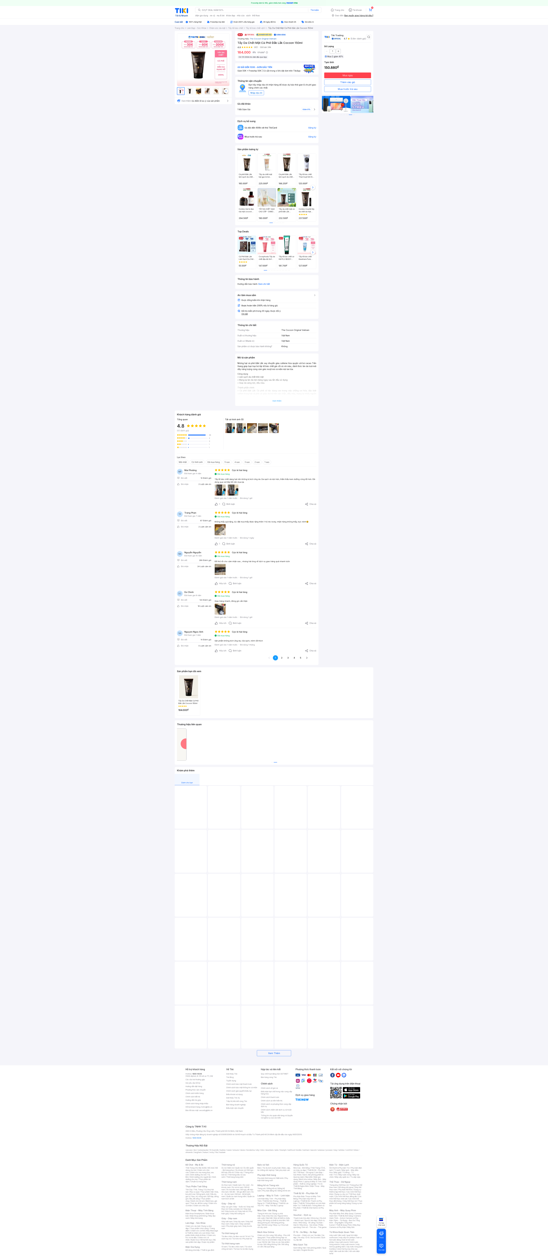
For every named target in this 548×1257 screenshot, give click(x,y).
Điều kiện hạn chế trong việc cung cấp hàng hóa (276, 1092)
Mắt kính (279, 1178)
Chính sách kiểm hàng (195, 1093)
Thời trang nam (229, 1182)
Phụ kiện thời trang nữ (266, 1178)
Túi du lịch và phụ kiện (272, 1168)
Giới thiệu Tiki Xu (233, 1098)
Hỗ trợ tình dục (206, 1240)
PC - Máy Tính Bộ (269, 1205)
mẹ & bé (220, 15)
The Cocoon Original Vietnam (263, 39)
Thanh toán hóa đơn (301, 1218)
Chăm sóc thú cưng (265, 1235)
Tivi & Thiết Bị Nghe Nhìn (307, 1185)
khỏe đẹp (230, 15)
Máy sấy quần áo (342, 1177)
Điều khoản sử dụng (234, 1094)
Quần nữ (238, 1168)
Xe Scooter (315, 1237)
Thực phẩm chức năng (199, 1228)
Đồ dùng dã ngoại (346, 1187)
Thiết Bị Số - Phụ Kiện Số (305, 1193)
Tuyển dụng (231, 1081)
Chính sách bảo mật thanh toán (239, 1084)
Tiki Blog (230, 1077)
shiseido (189, 1152)
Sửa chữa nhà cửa (269, 1216)
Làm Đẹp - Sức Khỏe (196, 1223)
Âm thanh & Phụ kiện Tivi (339, 1168)
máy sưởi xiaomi (348, 1244)
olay (335, 1150)
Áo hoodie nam (232, 1189)
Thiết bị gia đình (207, 1250)
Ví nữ (248, 1236)
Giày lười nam (226, 1221)
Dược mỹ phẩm (208, 1242)
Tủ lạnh (337, 1170)
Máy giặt (337, 1172)
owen (229, 1150)
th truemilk (214, 1150)
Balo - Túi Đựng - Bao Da (344, 1220)
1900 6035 (196, 1138)
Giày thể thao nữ (350, 1201)
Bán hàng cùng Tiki (269, 1077)
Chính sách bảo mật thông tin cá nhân (241, 1087)
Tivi (335, 1175)
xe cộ (212, 15)
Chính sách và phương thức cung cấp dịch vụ (276, 1105)
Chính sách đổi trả (193, 1097)
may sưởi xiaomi (342, 1242)
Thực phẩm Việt (207, 1192)
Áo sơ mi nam (237, 1187)
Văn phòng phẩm (314, 1248)
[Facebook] (332, 1075)
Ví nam (224, 1247)
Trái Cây (189, 1189)
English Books (308, 1250)
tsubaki (222, 1152)
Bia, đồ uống (195, 1199)
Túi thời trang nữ (229, 1233)
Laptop (280, 1205)
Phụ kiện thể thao (346, 1189)
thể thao (256, 15)
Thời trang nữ (228, 1165)
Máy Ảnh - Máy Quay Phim (342, 1210)
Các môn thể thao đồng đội (346, 1196)
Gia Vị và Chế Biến (269, 1240)
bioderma (251, 1150)
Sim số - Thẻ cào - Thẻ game (314, 1227)
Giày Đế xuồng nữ (237, 1213)
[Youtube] (338, 1075)
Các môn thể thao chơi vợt (345, 1197)
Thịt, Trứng (198, 1189)
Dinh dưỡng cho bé (198, 1175)
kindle (298, 1150)
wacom (314, 1150)
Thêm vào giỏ (347, 82)
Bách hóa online (305, 1179)
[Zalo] (344, 1075)
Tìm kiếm (315, 10)
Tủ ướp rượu (355, 1177)
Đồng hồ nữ (271, 1188)
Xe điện (318, 1235)
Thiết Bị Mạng (271, 1203)
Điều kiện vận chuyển (235, 1108)
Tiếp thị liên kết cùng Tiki (236, 1101)
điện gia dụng (201, 15)
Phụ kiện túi (247, 1239)
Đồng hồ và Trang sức (268, 1185)
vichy (211, 1152)
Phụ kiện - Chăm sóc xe (303, 1235)
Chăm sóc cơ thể (198, 1231)
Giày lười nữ (243, 1211)
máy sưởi (333, 1235)
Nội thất (269, 1218)
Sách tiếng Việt (299, 1248)
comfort (349, 1150)
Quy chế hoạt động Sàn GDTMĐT (274, 1074)
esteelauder (203, 1150)
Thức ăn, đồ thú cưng (198, 1203)
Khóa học (315, 1218)
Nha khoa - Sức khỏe (308, 1225)
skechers (269, 1150)
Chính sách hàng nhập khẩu (197, 1103)
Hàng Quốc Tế (300, 1165)
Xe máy (301, 1237)
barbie (222, 1150)
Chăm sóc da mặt (193, 1226)
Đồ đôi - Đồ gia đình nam (240, 1192)
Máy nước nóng (345, 1175)
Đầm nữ (231, 1168)
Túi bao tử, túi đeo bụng (243, 1249)
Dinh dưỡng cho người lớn (200, 1177)
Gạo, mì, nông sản (198, 1196)
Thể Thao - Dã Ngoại (339, 1182)
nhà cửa (240, 15)
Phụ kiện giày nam (233, 1226)
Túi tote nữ (236, 1239)
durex (242, 1150)
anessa (321, 1150)
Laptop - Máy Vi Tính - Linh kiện (273, 1195)
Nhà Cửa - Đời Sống (267, 1210)
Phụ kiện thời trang (266, 1175)
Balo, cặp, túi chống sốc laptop (273, 1169)
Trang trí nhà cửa (264, 1213)
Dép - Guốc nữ (239, 1207)
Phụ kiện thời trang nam (272, 1179)
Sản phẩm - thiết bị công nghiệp (309, 1182)
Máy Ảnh (350, 1227)
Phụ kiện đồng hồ (269, 1191)
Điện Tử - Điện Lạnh (339, 1165)
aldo (277, 1150)
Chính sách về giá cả (269, 1088)
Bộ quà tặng (269, 1247)
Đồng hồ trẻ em (284, 1191)
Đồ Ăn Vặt (266, 1242)
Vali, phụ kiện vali (283, 1170)
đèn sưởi (341, 1235)
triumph (283, 1150)
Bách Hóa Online (265, 1232)
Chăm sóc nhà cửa (201, 1205)
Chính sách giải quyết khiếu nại (239, 1091)
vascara (189, 1150)
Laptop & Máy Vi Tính (313, 1181)
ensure (236, 1150)
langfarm (198, 1152)
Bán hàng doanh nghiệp (236, 1105)
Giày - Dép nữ (228, 1203)
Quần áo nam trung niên (236, 1196)
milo (262, 1150)
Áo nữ (223, 1168)
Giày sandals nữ (235, 1209)
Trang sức (261, 1188)
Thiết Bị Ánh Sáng (345, 1216)
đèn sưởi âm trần (341, 1251)
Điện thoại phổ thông (198, 1216)
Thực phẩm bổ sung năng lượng (345, 1202)
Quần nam (237, 1185)
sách (248, 15)
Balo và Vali (263, 1165)
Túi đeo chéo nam (235, 1247)
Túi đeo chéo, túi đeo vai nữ (232, 1236)
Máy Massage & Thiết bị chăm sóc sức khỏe (202, 1232)
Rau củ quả (194, 1192)
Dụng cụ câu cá (341, 1194)
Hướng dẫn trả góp (193, 1100)
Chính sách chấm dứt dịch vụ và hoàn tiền (276, 1111)
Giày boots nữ (231, 1211)
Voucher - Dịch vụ (302, 1215)
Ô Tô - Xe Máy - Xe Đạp (305, 1232)
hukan (205, 1152)
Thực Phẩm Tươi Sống (196, 1186)
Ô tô (307, 1237)
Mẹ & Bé (309, 1177)
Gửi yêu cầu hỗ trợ (193, 1083)
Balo (259, 1168)
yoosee (329, 1150)
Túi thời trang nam (230, 1243)
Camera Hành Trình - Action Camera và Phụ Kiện (345, 1218)
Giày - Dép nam (229, 1218)
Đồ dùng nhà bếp (193, 1250)
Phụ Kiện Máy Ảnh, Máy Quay (341, 1213)
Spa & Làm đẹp (311, 1220)
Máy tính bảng (197, 1218)
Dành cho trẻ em (198, 1201)
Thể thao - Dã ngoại (305, 1172)
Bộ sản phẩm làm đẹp (201, 1241)
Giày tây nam (239, 1221)
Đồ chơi (211, 1168)
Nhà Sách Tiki (300, 1244)
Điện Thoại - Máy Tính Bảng (199, 1210)
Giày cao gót (226, 1207)
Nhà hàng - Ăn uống (307, 1223)
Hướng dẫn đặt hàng (194, 1086)
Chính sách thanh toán (270, 1097)
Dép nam (234, 1224)
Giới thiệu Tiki (231, 1074)
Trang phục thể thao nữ (338, 1185)
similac (341, 1150)
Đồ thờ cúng (267, 1225)
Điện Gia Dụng (193, 1247)
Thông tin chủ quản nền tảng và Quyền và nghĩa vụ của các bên (277, 1116)
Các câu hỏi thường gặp (195, 1079)
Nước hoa (195, 1240)
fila (216, 1152)
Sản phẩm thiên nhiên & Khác (200, 1234)
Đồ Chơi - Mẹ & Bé (194, 1165)
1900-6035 (197, 1074)
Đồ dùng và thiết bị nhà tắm (274, 1220)
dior (195, 1150)
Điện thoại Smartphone (195, 1213)
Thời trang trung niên (234, 1177)
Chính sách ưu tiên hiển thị (271, 1101)
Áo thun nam (226, 1185)
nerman (306, 1150)
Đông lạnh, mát (203, 1194)
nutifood (291, 1150)
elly (257, 1150)
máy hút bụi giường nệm (344, 1245)
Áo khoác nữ (241, 1170)
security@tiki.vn (205, 1110)
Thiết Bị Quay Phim (344, 1225)
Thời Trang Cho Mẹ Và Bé (196, 1168)
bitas (356, 1150)
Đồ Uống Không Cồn (272, 1244)
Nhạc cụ (276, 1225)
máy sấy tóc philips (347, 1237)
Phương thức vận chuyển (196, 1090)
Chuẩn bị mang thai (198, 1181)
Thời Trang (315, 1168)
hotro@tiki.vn (206, 1107)
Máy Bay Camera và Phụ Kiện (344, 1226)
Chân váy (239, 1172)
